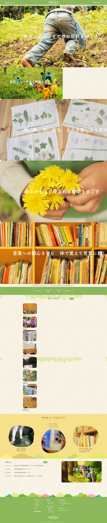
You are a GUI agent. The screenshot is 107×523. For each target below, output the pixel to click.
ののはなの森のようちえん (65, 503)
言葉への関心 (51, 512)
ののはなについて (39, 502)
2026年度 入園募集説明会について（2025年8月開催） (29, 465)
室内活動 (50, 510)
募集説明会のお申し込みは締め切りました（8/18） (28, 476)
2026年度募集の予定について (22, 469)
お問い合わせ (97, 2)
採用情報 (37, 505)
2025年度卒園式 (26, 369)
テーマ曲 (62, 505)
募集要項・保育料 (63, 510)
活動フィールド (51, 508)
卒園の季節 (25, 383)
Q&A (36, 503)
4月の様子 (25, 329)
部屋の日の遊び (26, 410)
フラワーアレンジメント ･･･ (29, 316)
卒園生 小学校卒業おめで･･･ (29, 356)
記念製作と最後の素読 (27, 396)
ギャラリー (36, 507)
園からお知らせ (51, 503)
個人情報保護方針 (37, 511)
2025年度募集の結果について (22, 472)
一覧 (72, 298)
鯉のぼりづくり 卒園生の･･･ (29, 342)
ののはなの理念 (63, 502)
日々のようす (51, 502)
